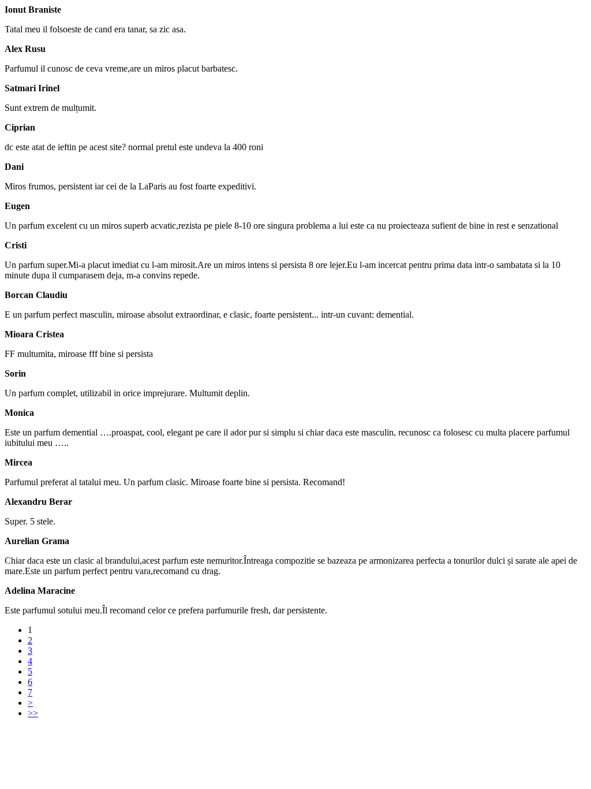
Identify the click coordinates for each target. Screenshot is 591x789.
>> (33, 713)
